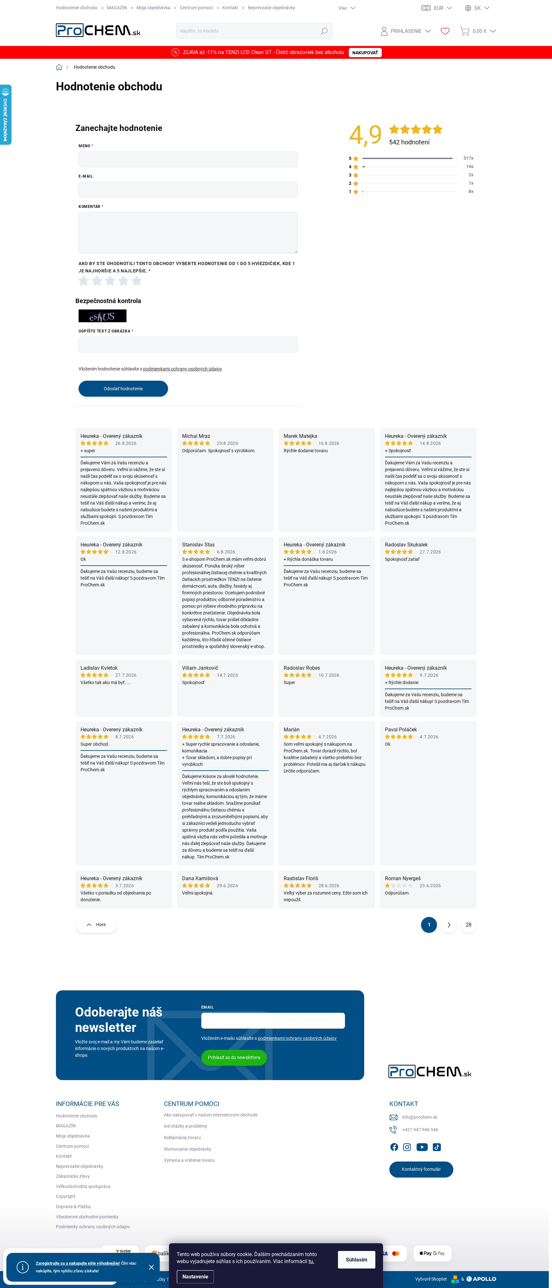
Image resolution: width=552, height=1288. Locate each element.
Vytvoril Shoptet (431, 1279)
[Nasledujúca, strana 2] (449, 925)
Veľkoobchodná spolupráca (83, 1186)
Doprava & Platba (73, 1206)
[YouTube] (422, 1146)
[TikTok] (436, 1146)
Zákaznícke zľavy (73, 1176)
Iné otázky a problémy (185, 1126)
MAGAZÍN (117, 7)
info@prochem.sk (419, 1117)
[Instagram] (407, 1146)
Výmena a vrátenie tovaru (189, 1160)
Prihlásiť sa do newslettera (234, 1057)
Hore (101, 924)
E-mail (86, 176)
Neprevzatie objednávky (271, 7)
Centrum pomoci (196, 7)
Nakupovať (365, 52)
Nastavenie (195, 1277)
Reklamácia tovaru (182, 1137)
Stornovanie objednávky (187, 1149)
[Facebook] (394, 1146)
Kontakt (230, 7)
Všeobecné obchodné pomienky (87, 1216)
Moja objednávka (153, 7)
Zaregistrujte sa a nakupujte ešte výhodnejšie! (78, 1263)
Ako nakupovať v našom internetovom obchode (210, 1114)
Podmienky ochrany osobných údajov (93, 1226)
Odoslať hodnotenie (123, 388)
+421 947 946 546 (420, 1129)
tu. (311, 1261)
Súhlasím (356, 1260)
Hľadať (324, 31)
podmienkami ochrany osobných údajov (182, 368)
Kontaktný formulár (421, 1169)
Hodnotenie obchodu (76, 7)
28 (468, 925)
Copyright (65, 1196)
